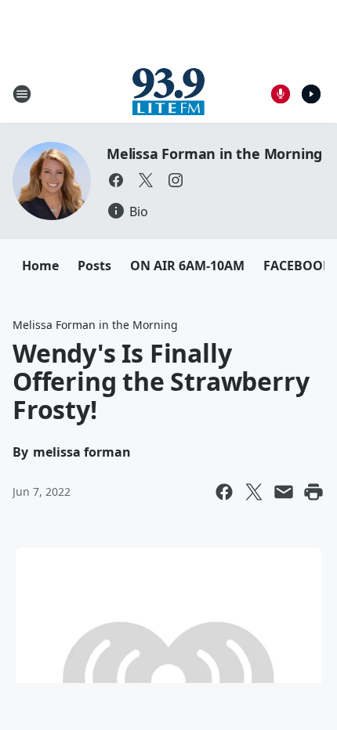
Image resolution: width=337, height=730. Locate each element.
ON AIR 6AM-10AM (187, 265)
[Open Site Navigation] (22, 94)
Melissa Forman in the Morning (214, 153)
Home (40, 265)
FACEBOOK (297, 265)
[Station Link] (168, 93)
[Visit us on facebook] (116, 180)
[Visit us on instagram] (175, 180)
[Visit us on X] (145, 180)
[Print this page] (313, 492)
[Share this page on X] (254, 492)
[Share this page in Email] (284, 492)
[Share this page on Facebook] (224, 492)
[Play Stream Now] (311, 94)
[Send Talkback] (280, 94)
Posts (94, 265)
